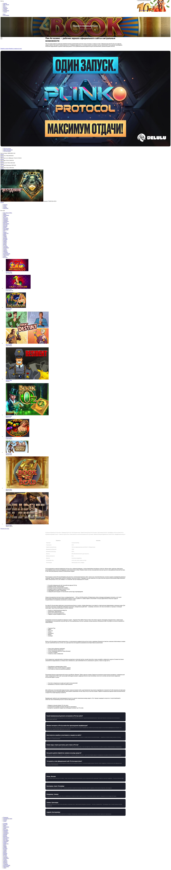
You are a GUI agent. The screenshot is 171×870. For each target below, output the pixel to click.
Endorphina (5, 218)
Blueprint (5, 222)
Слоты (4, 205)
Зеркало (5, 3)
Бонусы (5, 7)
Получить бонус (85, 31)
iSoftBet (5, 236)
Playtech (5, 835)
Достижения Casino (7, 818)
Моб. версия (6, 4)
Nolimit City (5, 233)
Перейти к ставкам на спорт (15, 48)
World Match (6, 247)
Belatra (4, 234)
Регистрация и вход (75, 532)
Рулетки (5, 207)
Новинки (5, 204)
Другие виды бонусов (102, 532)
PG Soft (5, 245)
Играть (2, 154)
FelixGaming (6, 254)
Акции (4, 821)
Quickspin (5, 220)
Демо (10, 272)
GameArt (5, 250)
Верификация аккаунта (120, 534)
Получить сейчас (144, 10)
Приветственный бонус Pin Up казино (89, 532)
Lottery (4, 256)
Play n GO (5, 217)
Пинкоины (5, 817)
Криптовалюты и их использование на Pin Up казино (81, 534)
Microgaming (6, 215)
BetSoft (4, 244)
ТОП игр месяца (7, 151)
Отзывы (5, 9)
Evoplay (5, 248)
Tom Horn (5, 246)
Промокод (5, 8)
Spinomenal (5, 229)
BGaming (5, 239)
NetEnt (4, 214)
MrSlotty (5, 241)
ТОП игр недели (7, 148)
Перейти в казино (5, 48)
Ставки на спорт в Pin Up (64, 534)
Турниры (5, 823)
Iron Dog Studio (6, 253)
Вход (4, 5)
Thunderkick (6, 221)
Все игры (5, 257)
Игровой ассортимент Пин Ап (51, 534)
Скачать (5, 11)
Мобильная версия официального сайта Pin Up (104, 534)
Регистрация (6, 10)
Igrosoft (4, 232)
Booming (5, 238)
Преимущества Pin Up (66, 532)
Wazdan (5, 240)
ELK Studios (6, 228)
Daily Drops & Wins (7, 212)
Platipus (5, 235)
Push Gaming (6, 223)
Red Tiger (5, 224)
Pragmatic (5, 226)
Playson (5, 227)
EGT (4, 230)
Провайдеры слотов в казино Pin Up (115, 532)
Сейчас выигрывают (8, 149)
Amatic (4, 216)
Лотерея (5, 819)
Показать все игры (5, 528)
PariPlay (5, 242)
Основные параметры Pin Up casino (53, 532)
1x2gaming (5, 252)
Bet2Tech (5, 863)
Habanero (5, 251)
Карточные (5, 208)
